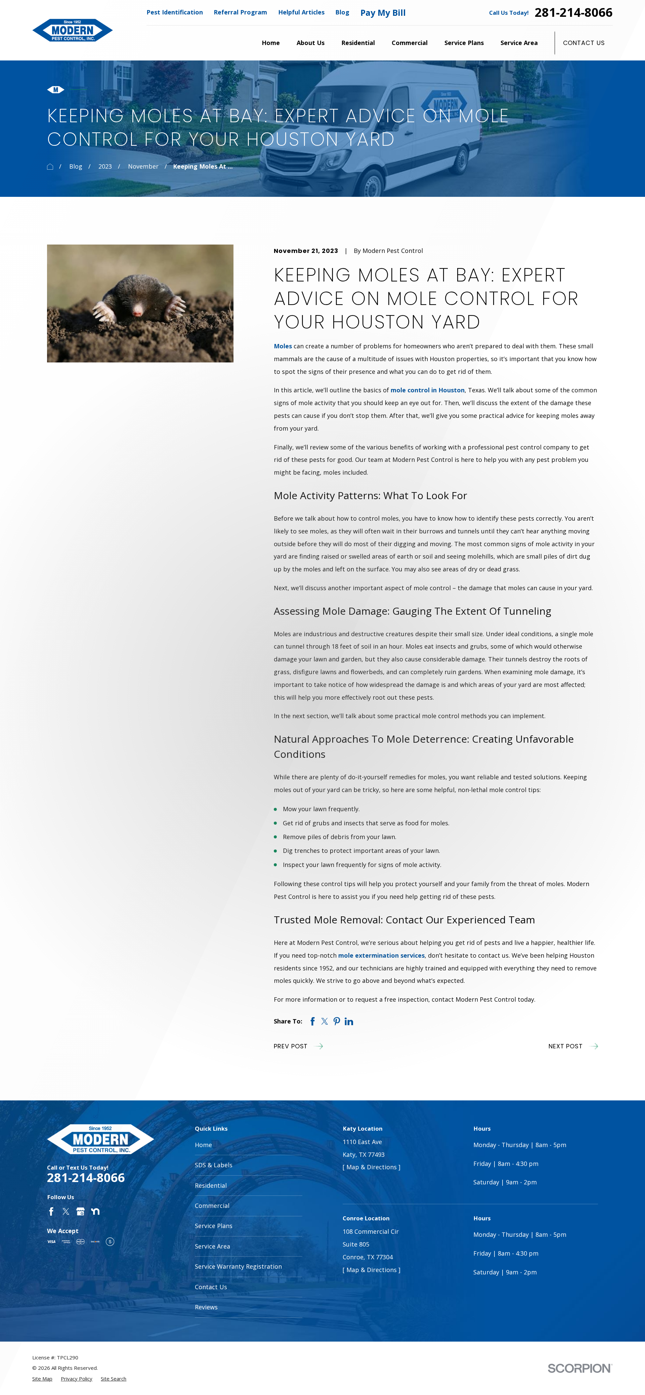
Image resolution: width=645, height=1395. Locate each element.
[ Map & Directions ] (371, 1167)
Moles (283, 346)
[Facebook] (51, 1211)
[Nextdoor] (95, 1211)
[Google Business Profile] (80, 1211)
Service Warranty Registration (238, 1266)
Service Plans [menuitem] (464, 43)
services (412, 955)
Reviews (206, 1307)
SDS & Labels (213, 1165)
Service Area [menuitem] (519, 43)
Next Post (566, 1046)
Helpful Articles (301, 12)
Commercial (212, 1206)
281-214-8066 (574, 12)
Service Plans (213, 1226)
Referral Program (240, 12)
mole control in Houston (428, 390)
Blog (342, 12)
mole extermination (368, 955)
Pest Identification (174, 12)
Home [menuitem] (271, 43)
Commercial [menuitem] (410, 43)
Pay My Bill (383, 12)
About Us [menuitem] (311, 43)
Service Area (212, 1246)
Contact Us (584, 43)
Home (203, 1145)
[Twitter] (66, 1211)
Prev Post (291, 1046)
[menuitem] (42, 1379)
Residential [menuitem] (358, 43)
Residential (211, 1185)
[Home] (72, 30)
